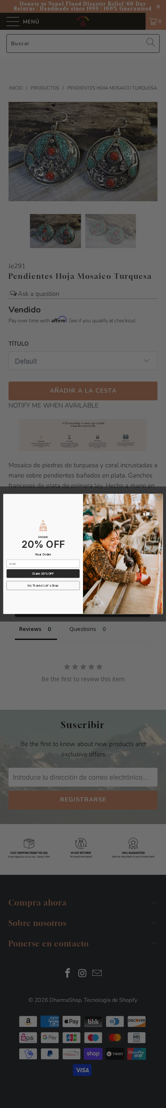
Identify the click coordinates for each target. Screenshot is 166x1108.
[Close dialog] (158, 498)
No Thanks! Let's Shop (43, 585)
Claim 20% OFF (43, 573)
